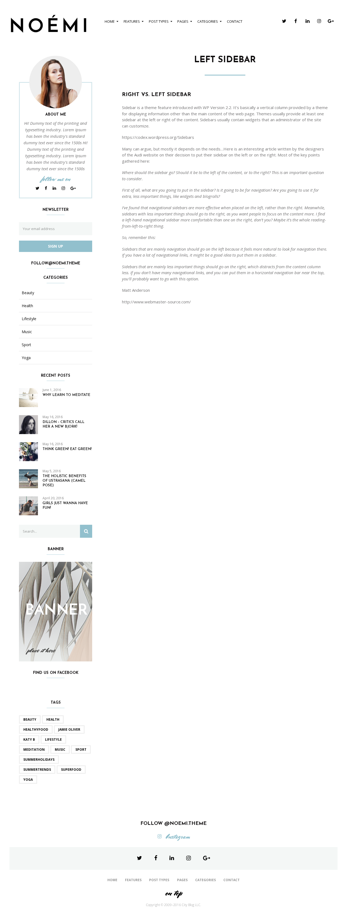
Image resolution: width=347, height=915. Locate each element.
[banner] (55, 611)
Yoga (26, 357)
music (60, 749)
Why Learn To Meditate (66, 395)
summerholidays (38, 759)
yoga (28, 779)
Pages (182, 21)
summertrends (37, 769)
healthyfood (35, 729)
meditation (34, 749)
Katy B (29, 739)
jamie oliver (69, 729)
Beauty (28, 292)
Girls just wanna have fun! (65, 505)
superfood (71, 769)
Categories (207, 21)
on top (173, 893)
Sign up (55, 246)
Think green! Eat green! (67, 449)
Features (132, 21)
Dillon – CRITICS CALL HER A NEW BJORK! (63, 424)
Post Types (159, 21)
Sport (26, 344)
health (52, 719)
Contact (234, 21)
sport (80, 749)
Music (27, 331)
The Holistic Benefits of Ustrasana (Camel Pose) (64, 480)
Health (27, 305)
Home (110, 21)
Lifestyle (29, 318)
